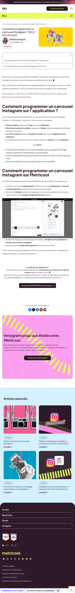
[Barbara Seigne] (5, 41)
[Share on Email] (44, 309)
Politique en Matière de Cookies (13, 574)
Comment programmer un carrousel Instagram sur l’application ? (26, 60)
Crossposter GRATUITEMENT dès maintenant (36, 285)
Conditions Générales (9, 577)
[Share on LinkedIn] (37, 309)
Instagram (7, 46)
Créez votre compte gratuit (37, 358)
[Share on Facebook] (29, 309)
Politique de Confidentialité (11, 570)
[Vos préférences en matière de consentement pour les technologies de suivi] (72, 590)
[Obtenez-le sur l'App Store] (6, 545)
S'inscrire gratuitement (57, 8)
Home (4, 24)
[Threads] (19, 558)
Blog (4, 16)
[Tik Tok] (11, 558)
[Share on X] (33, 309)
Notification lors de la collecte (12, 591)
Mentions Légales (8, 566)
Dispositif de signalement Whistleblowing (16, 581)
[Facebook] (3, 558)
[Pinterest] (30, 558)
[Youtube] (22, 558)
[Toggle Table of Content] (70, 55)
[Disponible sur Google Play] (15, 545)
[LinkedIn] (26, 558)
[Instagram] (7, 558)
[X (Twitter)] (15, 558)
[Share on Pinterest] (41, 309)
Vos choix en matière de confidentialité (40, 591)
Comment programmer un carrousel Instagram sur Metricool (25, 66)
